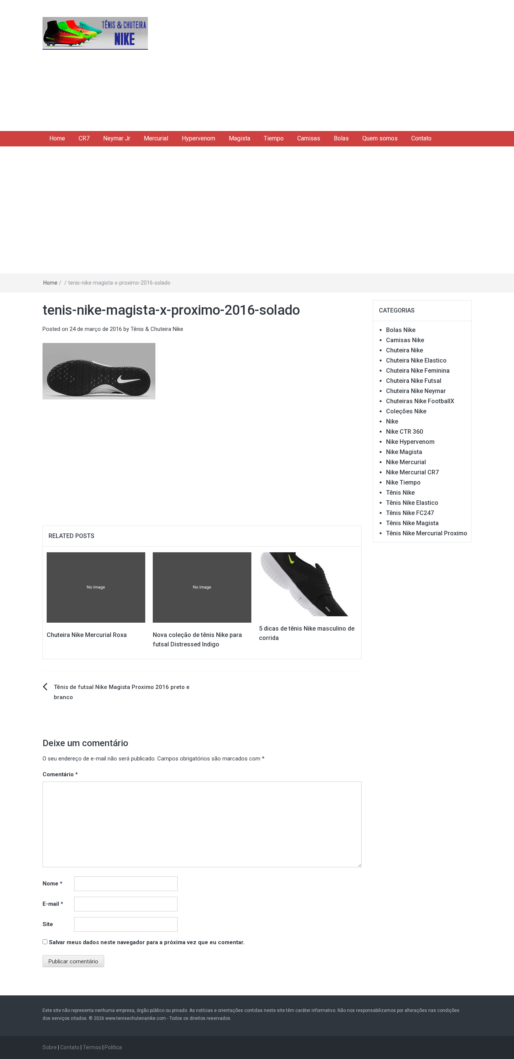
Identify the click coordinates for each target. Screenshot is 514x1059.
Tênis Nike (400, 492)
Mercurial (156, 138)
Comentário (60, 774)
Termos (92, 1047)
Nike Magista (404, 452)
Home (57, 138)
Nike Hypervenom (410, 441)
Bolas (341, 138)
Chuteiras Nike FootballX (420, 401)
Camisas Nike (405, 340)
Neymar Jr (116, 138)
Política (113, 1047)
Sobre (50, 1047)
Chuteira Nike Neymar (416, 391)
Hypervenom (198, 138)
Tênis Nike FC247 (410, 513)
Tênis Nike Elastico (412, 502)
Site (48, 924)
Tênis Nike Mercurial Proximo (426, 533)
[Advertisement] (330, 64)
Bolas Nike (400, 330)
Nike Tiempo (403, 482)
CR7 (84, 138)
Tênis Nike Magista (412, 523)
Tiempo (274, 138)
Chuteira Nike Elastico (416, 360)
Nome (52, 883)
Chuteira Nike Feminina (418, 370)
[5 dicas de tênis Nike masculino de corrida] (308, 584)
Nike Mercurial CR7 (412, 472)
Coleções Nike (406, 411)
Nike (392, 421)
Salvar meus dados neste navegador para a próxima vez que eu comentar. (147, 942)
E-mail (53, 904)
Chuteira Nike (404, 350)
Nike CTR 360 (404, 431)
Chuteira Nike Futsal (413, 380)
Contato (421, 138)
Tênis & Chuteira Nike (157, 329)
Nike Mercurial (406, 462)
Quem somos (380, 138)
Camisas (308, 138)
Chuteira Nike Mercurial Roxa (87, 634)
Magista (239, 138)
